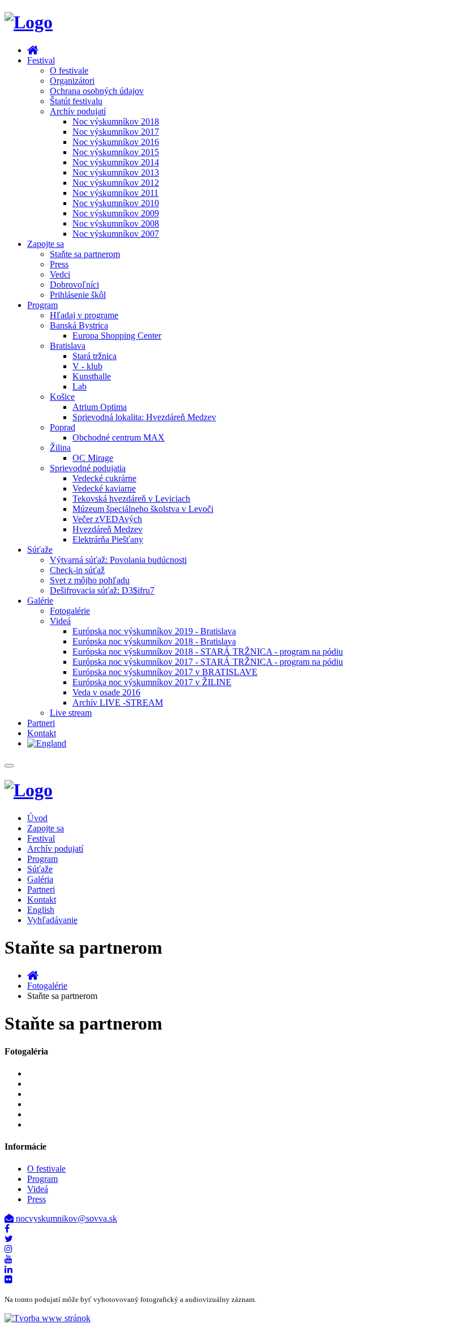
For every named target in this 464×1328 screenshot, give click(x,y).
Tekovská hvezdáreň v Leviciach (131, 498)
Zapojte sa (45, 244)
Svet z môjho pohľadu (90, 580)
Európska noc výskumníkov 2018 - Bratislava (154, 641)
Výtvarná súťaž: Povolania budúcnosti (118, 560)
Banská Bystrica (79, 325)
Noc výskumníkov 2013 (115, 172)
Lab (79, 386)
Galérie (40, 600)
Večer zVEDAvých (107, 519)
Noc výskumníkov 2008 (115, 223)
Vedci (60, 274)
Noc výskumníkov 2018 (115, 121)
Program (42, 305)
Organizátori (72, 81)
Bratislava (67, 346)
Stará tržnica (94, 356)
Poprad (62, 427)
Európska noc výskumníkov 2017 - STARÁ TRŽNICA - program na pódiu (207, 662)
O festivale (69, 70)
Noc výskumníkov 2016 (115, 142)
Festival (41, 60)
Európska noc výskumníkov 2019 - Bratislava (154, 631)
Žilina (60, 447)
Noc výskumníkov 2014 (115, 162)
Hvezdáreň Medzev (107, 529)
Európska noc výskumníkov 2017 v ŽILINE (151, 682)
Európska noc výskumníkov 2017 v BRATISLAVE (164, 672)
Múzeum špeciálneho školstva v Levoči (142, 509)
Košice (62, 397)
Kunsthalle (91, 376)
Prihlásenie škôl (78, 295)
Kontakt (41, 733)
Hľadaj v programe (84, 315)
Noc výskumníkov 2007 (115, 233)
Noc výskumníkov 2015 (115, 152)
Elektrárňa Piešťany (107, 539)
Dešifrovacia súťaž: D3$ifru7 (102, 590)
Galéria (40, 879)
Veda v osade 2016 (106, 692)
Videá (60, 621)
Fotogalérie (70, 611)
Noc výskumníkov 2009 (115, 213)
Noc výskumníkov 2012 (115, 182)
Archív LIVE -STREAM (117, 702)
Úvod (37, 818)
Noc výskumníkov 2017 (115, 131)
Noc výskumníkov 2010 (115, 203)
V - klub (87, 366)
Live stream (71, 713)
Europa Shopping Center (116, 335)
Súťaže (40, 549)
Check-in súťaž (77, 570)
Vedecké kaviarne (104, 488)
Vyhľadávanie (52, 920)
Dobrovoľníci (74, 284)
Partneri (41, 723)
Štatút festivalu (76, 101)
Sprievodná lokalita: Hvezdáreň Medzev (144, 417)
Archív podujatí (78, 111)
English (40, 910)
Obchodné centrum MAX (118, 437)
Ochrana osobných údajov (97, 91)
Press (59, 264)
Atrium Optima (99, 407)
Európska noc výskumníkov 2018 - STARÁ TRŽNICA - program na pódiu (207, 651)
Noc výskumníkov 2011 (115, 193)
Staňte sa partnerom (85, 254)
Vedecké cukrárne (104, 478)
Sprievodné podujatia (88, 468)
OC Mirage (92, 458)
